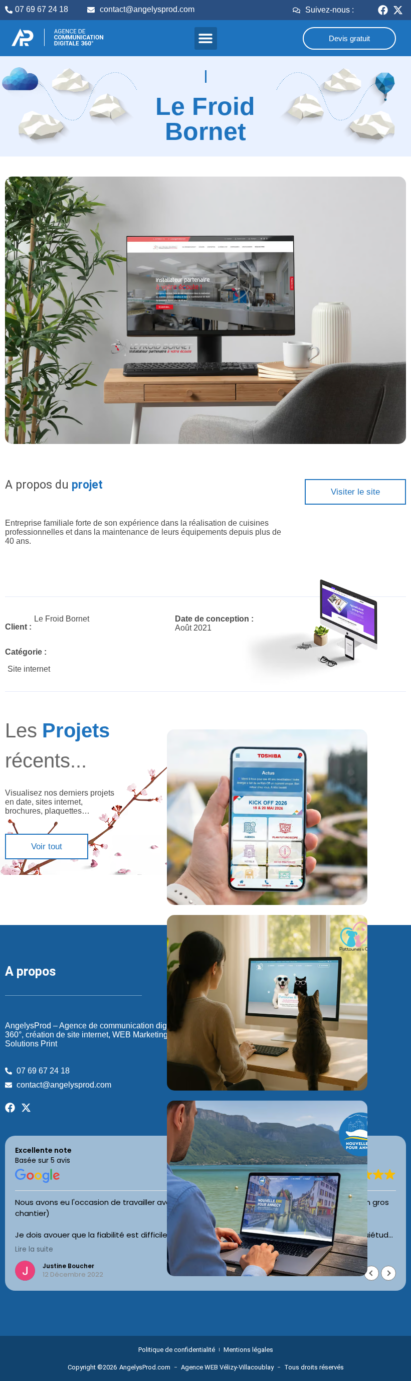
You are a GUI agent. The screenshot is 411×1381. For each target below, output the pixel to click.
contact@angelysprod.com (147, 9)
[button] (205, 38)
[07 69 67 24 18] (9, 10)
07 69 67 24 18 (41, 9)
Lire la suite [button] (34, 1249)
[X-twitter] (398, 10)
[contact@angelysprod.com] (91, 10)
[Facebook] (383, 10)
